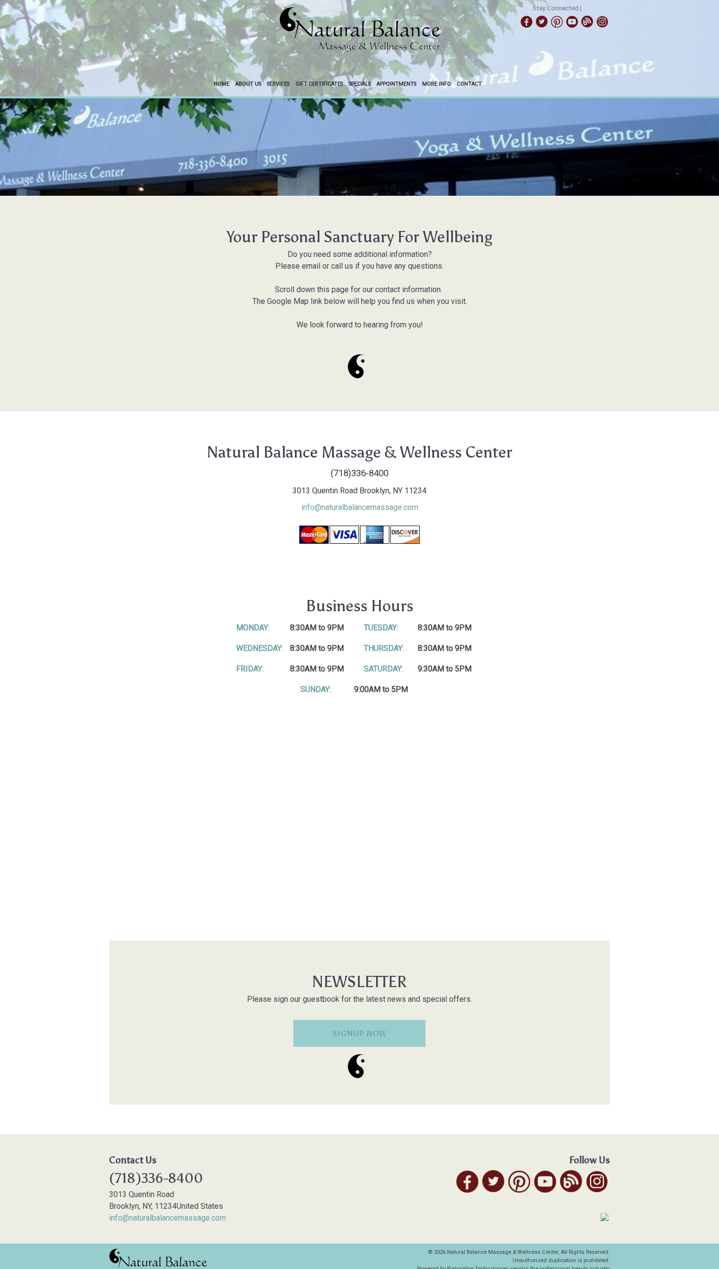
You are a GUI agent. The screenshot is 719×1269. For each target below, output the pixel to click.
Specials (360, 84)
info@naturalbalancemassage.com (359, 507)
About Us (248, 84)
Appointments (396, 84)
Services (278, 84)
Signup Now (360, 1033)
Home (221, 84)
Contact (469, 84)
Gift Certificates (319, 84)
